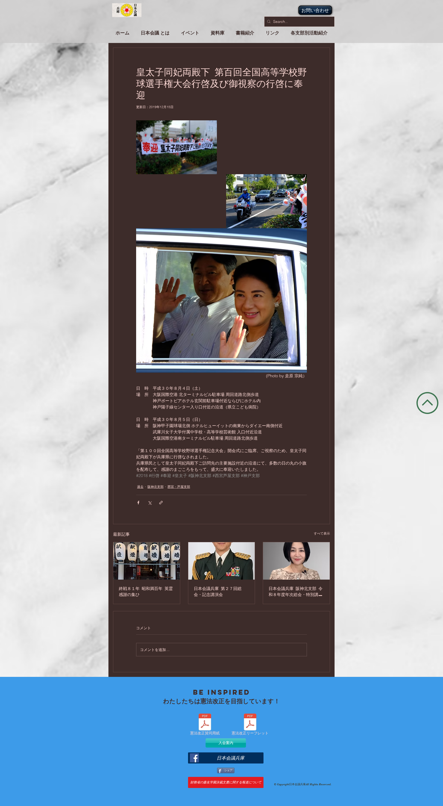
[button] (190, 35)
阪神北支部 (155, 487)
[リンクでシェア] (161, 502)
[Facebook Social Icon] (194, 757)
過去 (140, 487)
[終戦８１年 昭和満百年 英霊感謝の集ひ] (146, 561)
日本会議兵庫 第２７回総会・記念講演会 (218, 591)
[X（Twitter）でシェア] (149, 502)
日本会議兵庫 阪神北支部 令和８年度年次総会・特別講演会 (296, 591)
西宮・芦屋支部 (179, 487)
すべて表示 (322, 533)
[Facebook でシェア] (138, 502)
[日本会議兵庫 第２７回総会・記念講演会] (221, 561)
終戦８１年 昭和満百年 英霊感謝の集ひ (146, 591)
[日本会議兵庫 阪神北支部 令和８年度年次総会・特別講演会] (296, 561)
